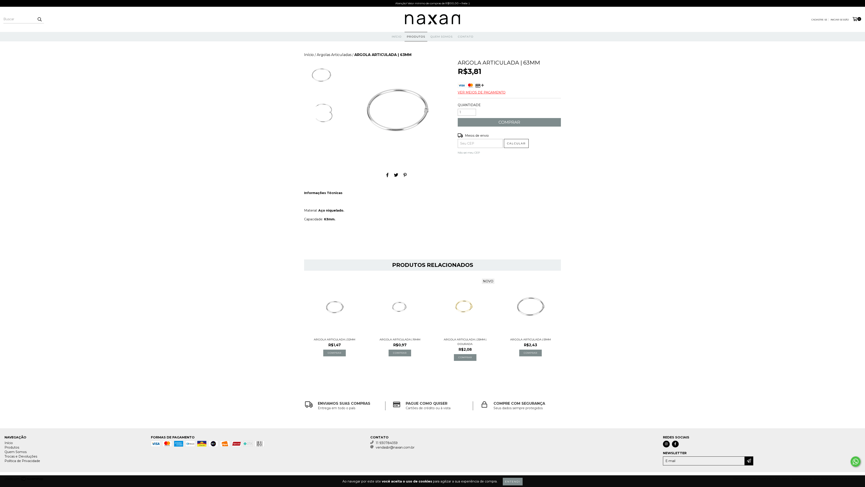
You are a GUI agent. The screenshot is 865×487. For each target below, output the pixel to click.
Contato (465, 36)
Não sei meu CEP (469, 152)
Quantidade (469, 105)
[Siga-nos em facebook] (675, 444)
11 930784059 (387, 443)
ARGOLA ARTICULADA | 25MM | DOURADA (465, 342)
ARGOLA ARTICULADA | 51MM (530, 339)
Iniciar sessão (840, 19)
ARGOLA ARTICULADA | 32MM (334, 339)
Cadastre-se (819, 19)
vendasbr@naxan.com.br (395, 447)
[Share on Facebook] (387, 175)
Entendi (512, 481)
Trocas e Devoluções (21, 456)
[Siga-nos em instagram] (666, 444)
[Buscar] (39, 19)
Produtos (416, 36)
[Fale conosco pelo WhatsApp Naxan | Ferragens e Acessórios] (855, 461)
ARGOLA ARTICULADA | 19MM (400, 339)
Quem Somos (441, 36)
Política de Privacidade (22, 461)
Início (397, 36)
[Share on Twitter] (396, 175)
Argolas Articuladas (334, 55)
